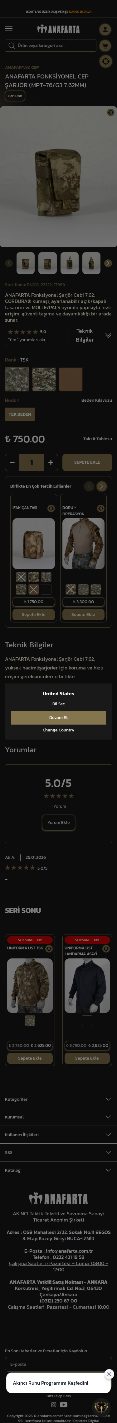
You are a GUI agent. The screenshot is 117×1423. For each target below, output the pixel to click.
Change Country (58, 730)
